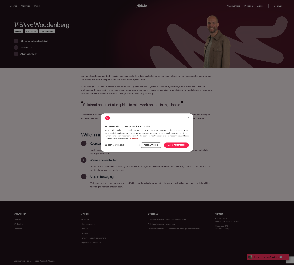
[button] (115, 145)
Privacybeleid (134, 139)
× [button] (188, 118)
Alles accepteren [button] (176, 145)
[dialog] (147, 132)
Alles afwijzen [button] (151, 145)
